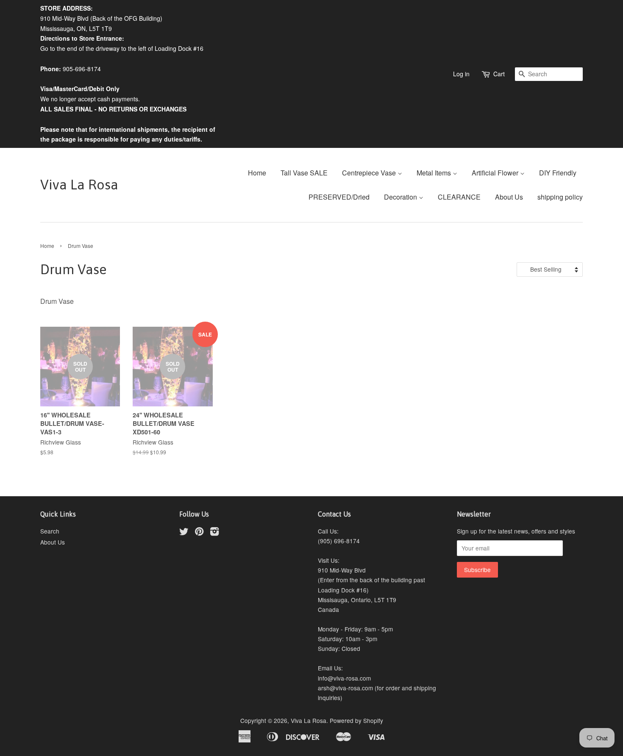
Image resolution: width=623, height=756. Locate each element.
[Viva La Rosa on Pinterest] (199, 532)
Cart (499, 73)
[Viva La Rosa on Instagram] (214, 532)
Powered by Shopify (356, 720)
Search (49, 531)
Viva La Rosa (79, 184)
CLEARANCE (459, 197)
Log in (461, 73)
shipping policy (560, 197)
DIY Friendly (557, 173)
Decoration (401, 197)
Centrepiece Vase (370, 173)
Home (257, 173)
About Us (509, 197)
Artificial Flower (496, 173)
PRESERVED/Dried (339, 197)
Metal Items (435, 173)
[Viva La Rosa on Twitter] (184, 532)
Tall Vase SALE (304, 173)
